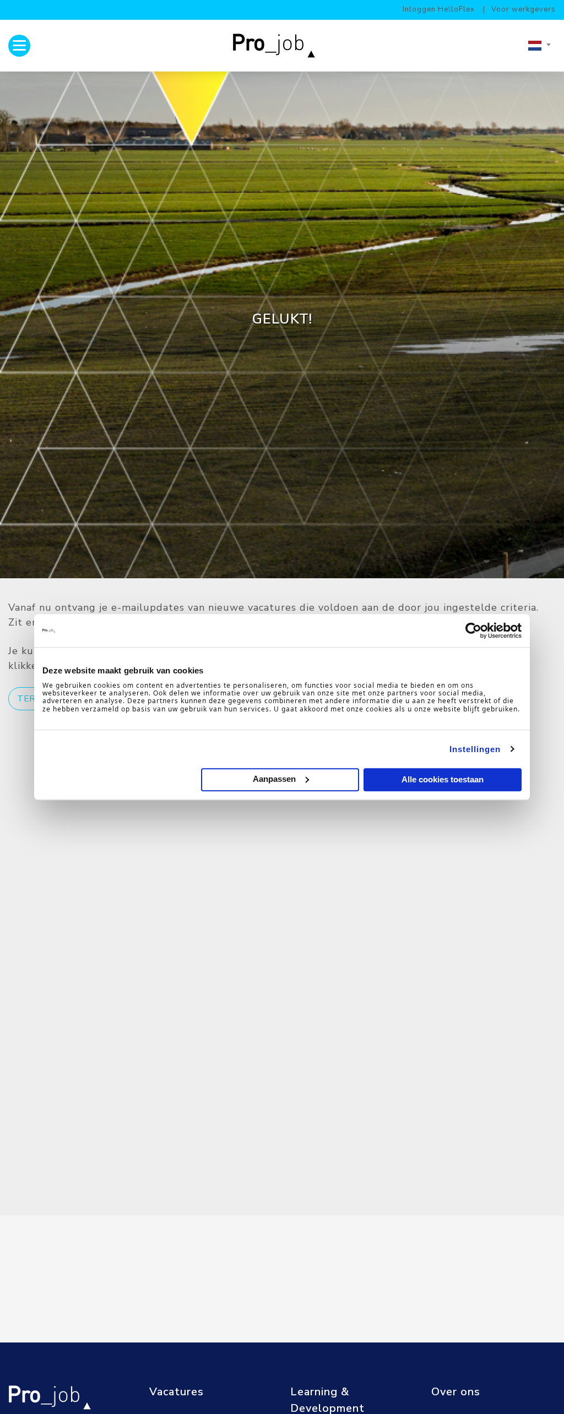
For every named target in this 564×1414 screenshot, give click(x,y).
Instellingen (475, 749)
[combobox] (539, 45)
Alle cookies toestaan (443, 779)
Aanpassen (274, 778)
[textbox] (539, 45)
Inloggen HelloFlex (439, 9)
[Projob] (278, 45)
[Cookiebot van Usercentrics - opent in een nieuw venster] (473, 630)
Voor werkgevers (523, 9)
